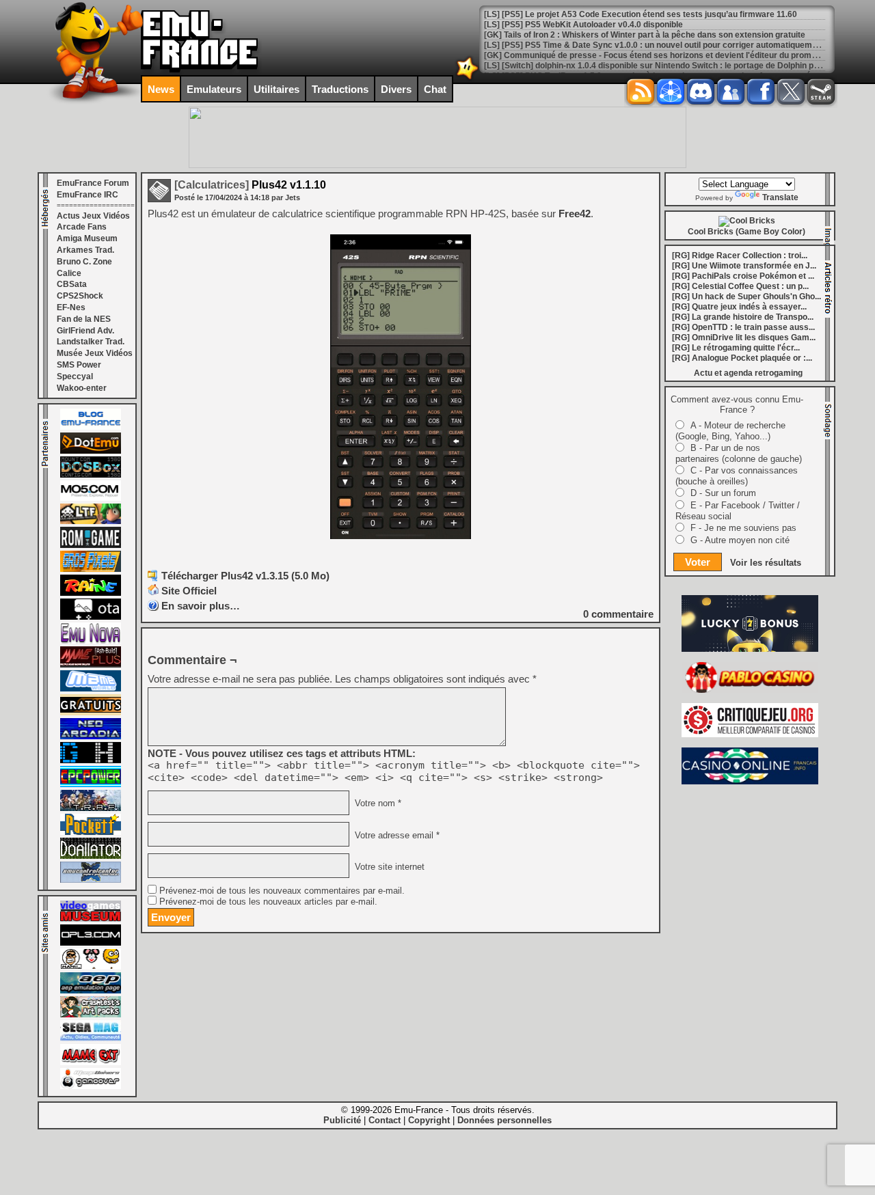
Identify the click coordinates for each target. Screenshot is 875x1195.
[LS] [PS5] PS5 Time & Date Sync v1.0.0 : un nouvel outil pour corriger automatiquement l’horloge (672, 45)
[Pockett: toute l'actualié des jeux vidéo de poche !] (90, 832)
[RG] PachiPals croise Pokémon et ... (743, 276)
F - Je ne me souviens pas (743, 528)
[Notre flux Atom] (670, 91)
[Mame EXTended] (90, 1062)
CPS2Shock (80, 296)
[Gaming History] (90, 760)
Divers (396, 89)
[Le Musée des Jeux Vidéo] (90, 919)
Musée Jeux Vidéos (95, 353)
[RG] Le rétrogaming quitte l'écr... (736, 348)
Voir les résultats (765, 563)
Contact (384, 1120)
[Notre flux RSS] (640, 91)
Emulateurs (214, 89)
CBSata (72, 284)
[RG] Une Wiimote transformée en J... (744, 266)
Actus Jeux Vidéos (93, 216)
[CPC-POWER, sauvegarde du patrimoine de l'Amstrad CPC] (90, 784)
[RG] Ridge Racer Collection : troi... (739, 255)
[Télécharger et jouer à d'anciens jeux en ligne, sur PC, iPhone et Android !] (90, 451)
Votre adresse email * (396, 835)
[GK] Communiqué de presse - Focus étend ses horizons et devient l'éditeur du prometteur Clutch (673, 55)
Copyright (429, 1120)
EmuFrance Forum (93, 183)
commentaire (618, 614)
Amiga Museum (87, 238)
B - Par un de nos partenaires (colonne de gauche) (738, 453)
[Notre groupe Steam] (821, 91)
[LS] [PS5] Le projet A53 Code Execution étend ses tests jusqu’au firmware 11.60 (640, 14)
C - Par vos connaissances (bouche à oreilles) (736, 475)
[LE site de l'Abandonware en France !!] (90, 521)
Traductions (340, 89)
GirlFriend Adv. (85, 330)
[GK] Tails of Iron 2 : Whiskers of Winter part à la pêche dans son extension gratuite (644, 35)
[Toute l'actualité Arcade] (90, 736)
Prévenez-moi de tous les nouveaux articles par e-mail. (268, 902)
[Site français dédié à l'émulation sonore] (90, 943)
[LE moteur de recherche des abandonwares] (90, 712)
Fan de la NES (84, 319)
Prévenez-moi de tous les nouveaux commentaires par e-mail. (282, 891)
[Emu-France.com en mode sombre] (467, 78)
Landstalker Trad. (90, 341)
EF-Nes (71, 307)
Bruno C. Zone (84, 261)
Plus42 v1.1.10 (250, 185)
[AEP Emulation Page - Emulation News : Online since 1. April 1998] (90, 990)
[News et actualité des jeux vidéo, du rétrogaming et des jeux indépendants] (90, 545)
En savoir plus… (200, 606)
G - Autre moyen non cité (740, 540)
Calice (69, 273)
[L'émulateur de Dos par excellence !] (90, 475)
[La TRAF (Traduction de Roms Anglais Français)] (90, 808)
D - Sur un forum (723, 493)
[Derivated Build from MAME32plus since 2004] (90, 665)
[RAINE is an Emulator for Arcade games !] (90, 593)
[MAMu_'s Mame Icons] (90, 967)
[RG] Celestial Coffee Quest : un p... (740, 286)
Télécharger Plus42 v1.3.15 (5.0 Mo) (245, 575)
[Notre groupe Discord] (700, 91)
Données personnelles (504, 1120)
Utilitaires (276, 89)
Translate (780, 197)
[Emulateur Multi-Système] (90, 856)
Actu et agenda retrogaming (748, 373)
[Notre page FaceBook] (760, 91)
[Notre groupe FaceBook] (730, 91)
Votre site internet (388, 866)
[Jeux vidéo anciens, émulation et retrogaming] (90, 641)
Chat (435, 89)
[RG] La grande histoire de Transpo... (742, 317)
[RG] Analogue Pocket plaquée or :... (742, 358)
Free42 (574, 213)
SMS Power (79, 365)
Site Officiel (189, 590)
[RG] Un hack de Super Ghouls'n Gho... (746, 296)
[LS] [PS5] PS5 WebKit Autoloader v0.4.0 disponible (583, 24)
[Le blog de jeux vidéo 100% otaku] (90, 617)
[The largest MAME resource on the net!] (90, 688)
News (161, 89)
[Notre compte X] (791, 91)
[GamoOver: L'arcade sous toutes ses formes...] (90, 1086)
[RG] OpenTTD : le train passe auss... (743, 327)
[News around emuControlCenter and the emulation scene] (90, 880)
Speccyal (75, 376)
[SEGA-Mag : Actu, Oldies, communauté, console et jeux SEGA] (90, 1038)
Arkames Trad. (85, 250)
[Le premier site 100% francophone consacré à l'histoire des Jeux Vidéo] (90, 569)
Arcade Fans (82, 227)
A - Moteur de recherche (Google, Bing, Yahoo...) (730, 430)
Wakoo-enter (82, 388)
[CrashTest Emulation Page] (90, 1014)
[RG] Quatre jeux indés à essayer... (739, 307)
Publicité (342, 1120)
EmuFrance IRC (87, 195)
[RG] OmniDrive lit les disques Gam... (744, 337)
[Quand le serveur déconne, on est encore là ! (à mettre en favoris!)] (90, 427)
